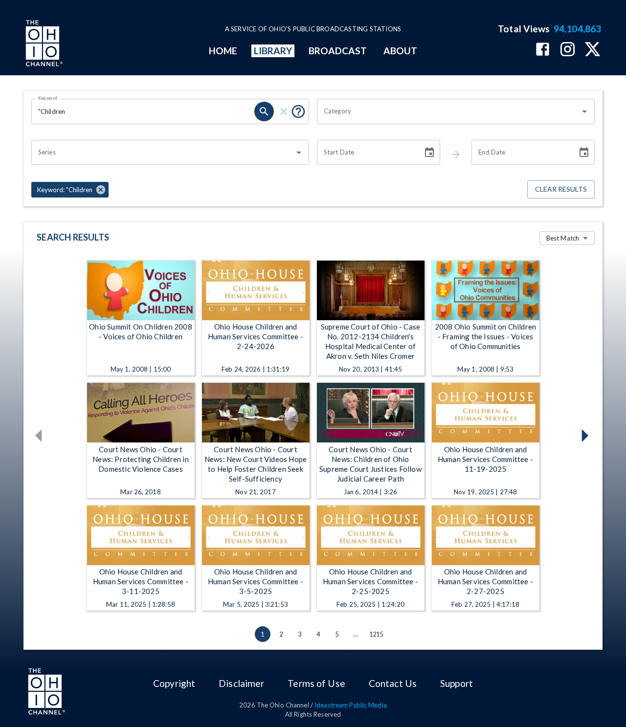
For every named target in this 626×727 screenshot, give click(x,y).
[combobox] (448, 111)
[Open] (584, 111)
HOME (223, 50)
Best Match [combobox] (562, 238)
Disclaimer (241, 683)
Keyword (48, 98)
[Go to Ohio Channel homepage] (43, 44)
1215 (376, 634)
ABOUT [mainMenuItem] (400, 50)
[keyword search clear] (283, 111)
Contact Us (393, 683)
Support (456, 683)
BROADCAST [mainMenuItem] (338, 50)
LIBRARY (273, 50)
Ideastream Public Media (350, 705)
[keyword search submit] (264, 111)
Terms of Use (316, 683)
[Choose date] (429, 152)
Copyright (174, 683)
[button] (70, 190)
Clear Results (561, 189)
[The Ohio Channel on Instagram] (567, 50)
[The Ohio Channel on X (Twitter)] (592, 50)
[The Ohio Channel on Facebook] (542, 50)
